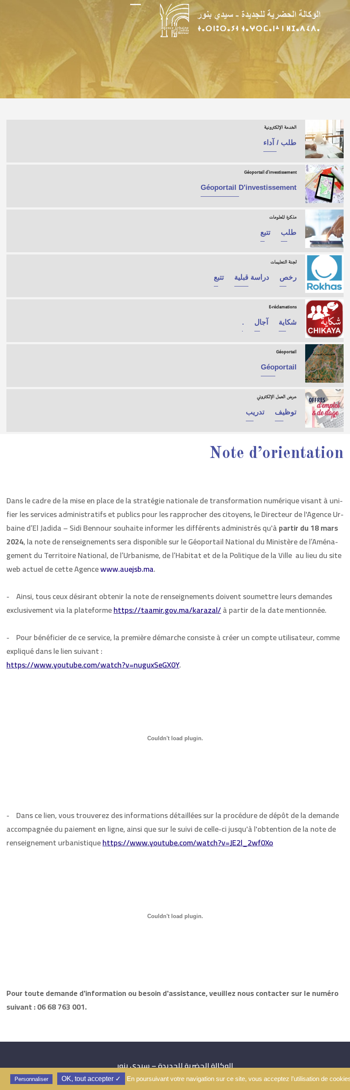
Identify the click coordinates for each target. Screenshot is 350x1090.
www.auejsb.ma (127, 569)
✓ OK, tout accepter (91, 1078)
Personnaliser (31, 1079)
